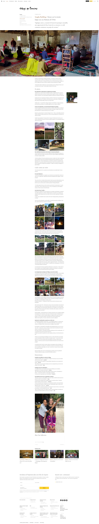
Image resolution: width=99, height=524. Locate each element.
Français (94, 1)
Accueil (4, 1)
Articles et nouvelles (22, 18)
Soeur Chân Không (22, 19)
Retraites (16, 1)
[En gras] (35, 442)
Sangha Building (40, 17)
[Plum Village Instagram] (63, 500)
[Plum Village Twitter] (65, 500)
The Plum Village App (63, 518)
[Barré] (37, 442)
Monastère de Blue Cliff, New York (54, 505)
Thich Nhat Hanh (11, 1)
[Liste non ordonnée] (40, 442)
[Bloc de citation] (41, 442)
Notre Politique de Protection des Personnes (25, 24)
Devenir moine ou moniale (23, 23)
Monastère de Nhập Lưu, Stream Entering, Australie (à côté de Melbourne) (44, 514)
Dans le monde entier (22, 499)
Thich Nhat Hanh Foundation (64, 509)
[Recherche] (97, 1)
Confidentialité (31, 522)
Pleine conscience (20, 1)
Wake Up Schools (62, 508)
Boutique (87, 1)
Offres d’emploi (62, 510)
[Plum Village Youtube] (66, 500)
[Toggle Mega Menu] (2, 1)
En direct (29, 1)
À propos (7, 1)
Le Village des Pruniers (23, 15)
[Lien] (42, 442)
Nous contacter (37, 522)
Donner (91, 1)
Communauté (25, 1)
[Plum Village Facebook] (61, 500)
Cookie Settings (42, 522)
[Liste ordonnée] (39, 442)
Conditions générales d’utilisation (24, 522)
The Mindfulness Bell (63, 517)
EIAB (30, 505)
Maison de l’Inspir (52, 499)
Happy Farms (62, 505)
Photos (21, 22)
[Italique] (36, 442)
